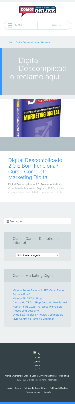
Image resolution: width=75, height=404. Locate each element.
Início (9, 388)
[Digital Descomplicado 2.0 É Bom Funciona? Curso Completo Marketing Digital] (37, 118)
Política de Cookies (59, 388)
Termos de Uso (33, 392)
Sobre (18, 388)
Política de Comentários (35, 388)
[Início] (37, 360)
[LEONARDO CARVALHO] (44, 144)
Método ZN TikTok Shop (27, 298)
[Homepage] (37, 11)
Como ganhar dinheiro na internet (34, 145)
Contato (47, 392)
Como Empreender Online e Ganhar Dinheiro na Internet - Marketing (37, 376)
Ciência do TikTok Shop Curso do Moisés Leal (40, 302)
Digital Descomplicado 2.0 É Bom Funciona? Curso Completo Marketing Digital (35, 168)
